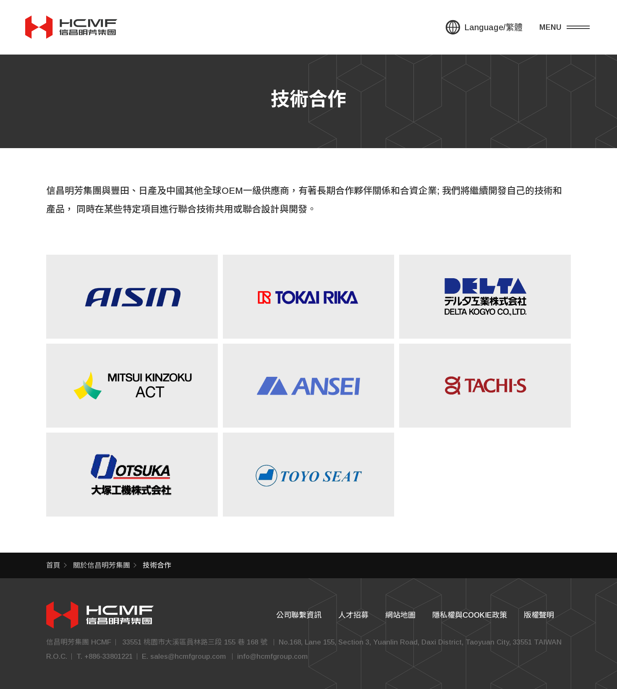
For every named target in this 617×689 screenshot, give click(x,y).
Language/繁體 (493, 27)
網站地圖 (400, 615)
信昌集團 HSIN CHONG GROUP (71, 27)
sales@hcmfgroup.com (188, 656)
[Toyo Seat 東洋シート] (309, 475)
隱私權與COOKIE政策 (469, 615)
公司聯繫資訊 (299, 615)
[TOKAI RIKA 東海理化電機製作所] (309, 297)
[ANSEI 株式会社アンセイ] (309, 386)
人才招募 (353, 615)
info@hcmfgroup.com (272, 656)
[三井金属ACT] (132, 386)
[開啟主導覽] (570, 27)
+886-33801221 (108, 656)
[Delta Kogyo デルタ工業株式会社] (485, 297)
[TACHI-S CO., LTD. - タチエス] (485, 386)
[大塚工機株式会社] (132, 475)
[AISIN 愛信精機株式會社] (132, 297)
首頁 (53, 565)
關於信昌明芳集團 (101, 565)
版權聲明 (539, 615)
